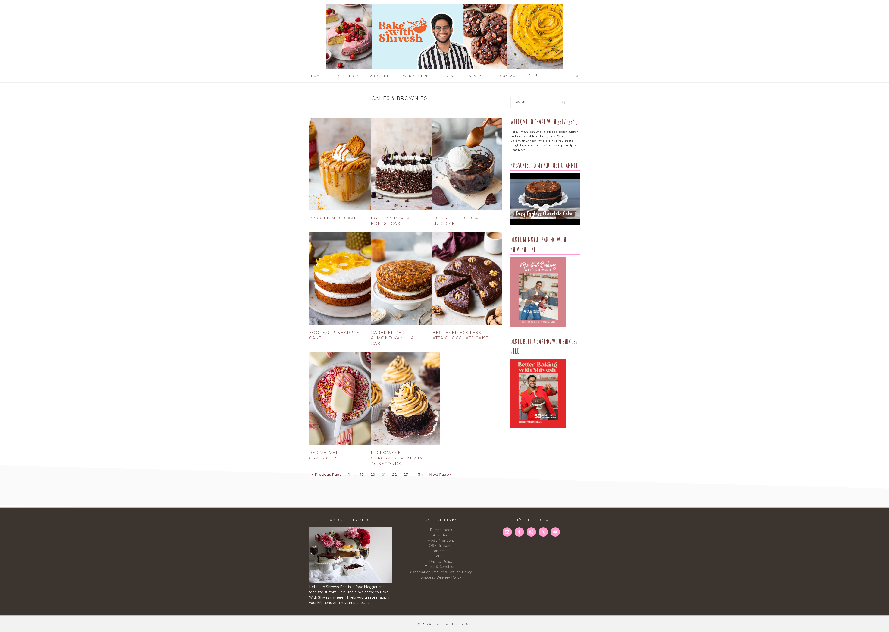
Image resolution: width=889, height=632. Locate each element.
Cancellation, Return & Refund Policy (441, 572)
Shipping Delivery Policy (441, 577)
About (441, 556)
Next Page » (440, 473)
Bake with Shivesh (444, 36)
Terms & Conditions (441, 567)
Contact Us (441, 551)
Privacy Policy (441, 562)
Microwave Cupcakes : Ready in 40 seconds (397, 458)
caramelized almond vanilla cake (392, 338)
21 (385, 473)
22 (396, 473)
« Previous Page (327, 473)
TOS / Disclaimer (441, 546)
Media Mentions (440, 540)
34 (422, 473)
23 (407, 473)
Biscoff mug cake (333, 218)
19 (363, 473)
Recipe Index (441, 530)
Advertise (441, 535)
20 (374, 473)
